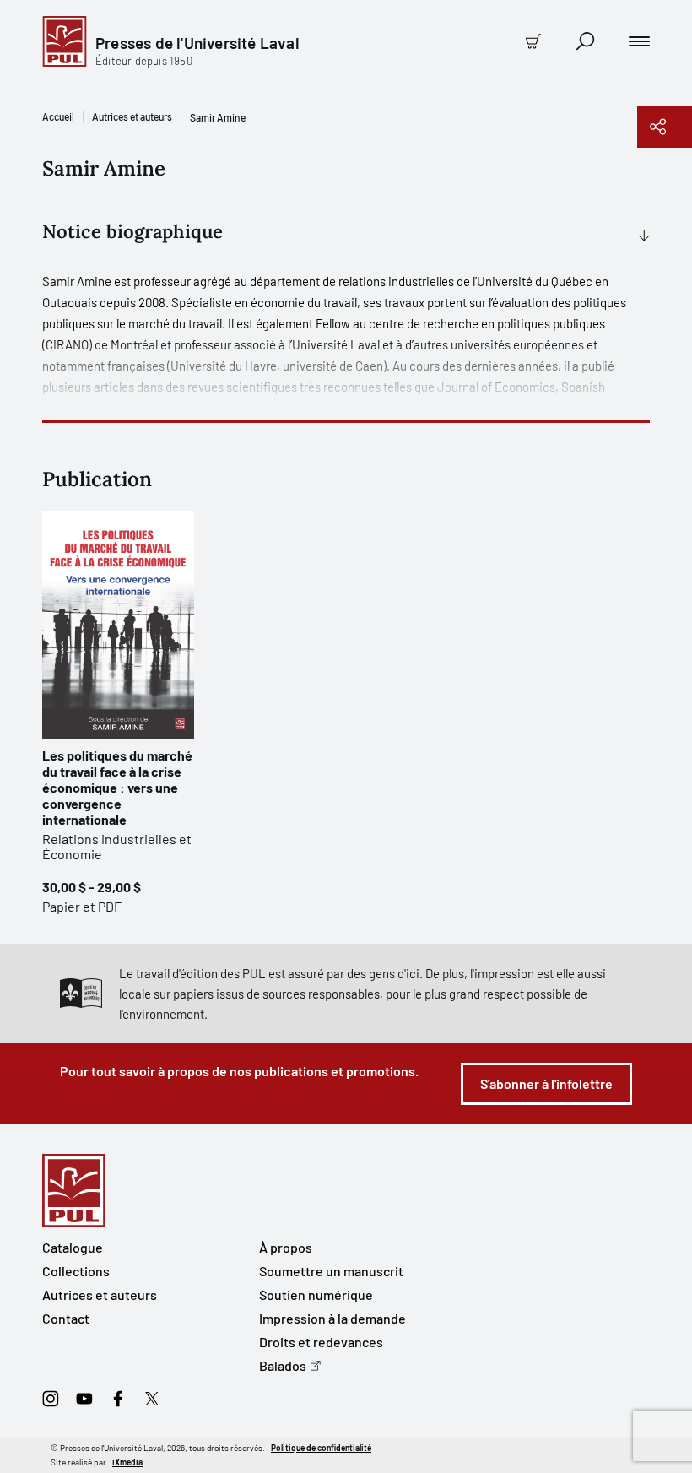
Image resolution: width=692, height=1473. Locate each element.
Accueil (58, 116)
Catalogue (72, 1247)
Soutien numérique (316, 1294)
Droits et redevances (321, 1342)
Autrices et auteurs (132, 116)
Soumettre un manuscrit (331, 1271)
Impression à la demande (332, 1318)
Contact (65, 1318)
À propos (285, 1247)
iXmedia (127, 1462)
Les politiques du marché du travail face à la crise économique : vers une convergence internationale (117, 787)
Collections (76, 1271)
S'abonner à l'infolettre (546, 1083)
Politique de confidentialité (321, 1448)
